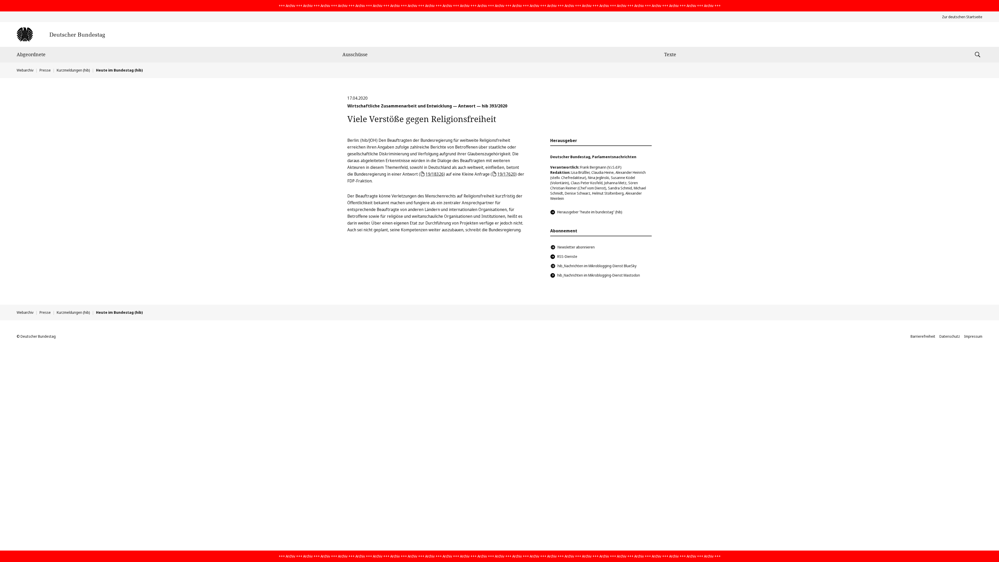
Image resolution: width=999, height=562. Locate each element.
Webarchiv (25, 70)
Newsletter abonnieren (576, 247)
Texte (670, 54)
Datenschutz (949, 336)
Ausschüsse (355, 54)
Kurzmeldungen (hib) (73, 70)
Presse (45, 70)
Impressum (973, 336)
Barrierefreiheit (923, 336)
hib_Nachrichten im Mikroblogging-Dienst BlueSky (597, 265)
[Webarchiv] (61, 34)
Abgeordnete (31, 54)
